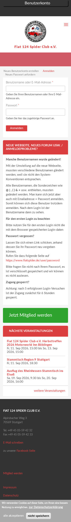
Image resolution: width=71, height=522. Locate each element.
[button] (6, 11)
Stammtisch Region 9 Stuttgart (28, 359)
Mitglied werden (13, 473)
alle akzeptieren (13, 515)
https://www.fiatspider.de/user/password (33, 260)
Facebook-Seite (26, 451)
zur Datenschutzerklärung (46, 507)
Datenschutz (11, 495)
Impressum (10, 487)
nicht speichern (38, 515)
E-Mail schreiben (13, 442)
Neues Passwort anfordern (20, 74)
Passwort (12, 105)
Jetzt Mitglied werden (30, 315)
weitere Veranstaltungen (49, 390)
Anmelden (48, 71)
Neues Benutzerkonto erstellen (21, 71)
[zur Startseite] (35, 31)
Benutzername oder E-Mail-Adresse (29, 82)
